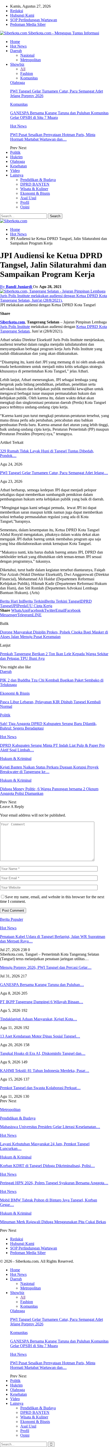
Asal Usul (28, 198)
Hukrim (16, 157)
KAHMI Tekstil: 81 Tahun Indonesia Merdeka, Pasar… (44, 1070)
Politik (15, 152)
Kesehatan (18, 166)
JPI (14, 606)
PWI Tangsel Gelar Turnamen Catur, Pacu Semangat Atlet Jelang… (54, 473)
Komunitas (29, 78)
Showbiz (17, 64)
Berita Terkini (34, 601)
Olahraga (17, 82)
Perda (22, 606)
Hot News (18, 46)
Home (15, 41)
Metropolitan (30, 60)
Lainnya (16, 175)
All (22, 69)
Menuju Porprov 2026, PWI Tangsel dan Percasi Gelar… (46, 967)
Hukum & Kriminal (15, 758)
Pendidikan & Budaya (38, 180)
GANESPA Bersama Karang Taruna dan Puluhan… (42, 984)
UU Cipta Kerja (39, 606)
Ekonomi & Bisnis (35, 193)
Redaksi (16, 11)
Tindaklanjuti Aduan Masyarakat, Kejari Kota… (38, 1019)
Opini (24, 207)
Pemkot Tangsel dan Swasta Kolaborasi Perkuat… (40, 1088)
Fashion (26, 73)
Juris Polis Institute (15, 326)
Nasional (27, 55)
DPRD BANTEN (34, 184)
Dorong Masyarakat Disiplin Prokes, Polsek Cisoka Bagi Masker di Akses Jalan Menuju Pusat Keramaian (54, 634)
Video (15, 170)
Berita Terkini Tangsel (63, 601)
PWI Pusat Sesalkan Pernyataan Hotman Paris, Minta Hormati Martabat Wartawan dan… (52, 137)
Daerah (16, 51)
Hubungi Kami (22, 15)
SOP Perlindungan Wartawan (33, 20)
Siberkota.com (12, 322)
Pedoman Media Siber (28, 24)
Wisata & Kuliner (34, 189)
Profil (24, 202)
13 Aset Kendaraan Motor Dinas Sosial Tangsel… (40, 1036)
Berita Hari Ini (11, 601)
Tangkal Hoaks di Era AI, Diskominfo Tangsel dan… (42, 1053)
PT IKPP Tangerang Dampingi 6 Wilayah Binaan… (41, 1002)
